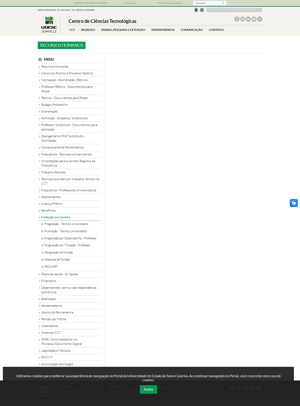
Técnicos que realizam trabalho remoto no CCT (70, 181)
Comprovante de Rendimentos (62, 147)
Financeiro (48, 281)
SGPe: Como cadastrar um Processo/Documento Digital (61, 342)
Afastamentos (51, 197)
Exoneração (49, 111)
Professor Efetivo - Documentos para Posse (66, 89)
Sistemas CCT (51, 332)
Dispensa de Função (57, 259)
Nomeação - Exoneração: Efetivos (64, 80)
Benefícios (48, 210)
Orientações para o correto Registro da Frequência (68, 163)
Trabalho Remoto (53, 172)
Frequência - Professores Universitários (68, 190)
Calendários (49, 326)
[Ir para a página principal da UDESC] (66, 9)
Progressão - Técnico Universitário (66, 224)
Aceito (148, 389)
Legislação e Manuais (56, 350)
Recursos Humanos (54, 66)
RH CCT (47, 357)
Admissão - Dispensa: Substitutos (64, 118)
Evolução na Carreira (55, 217)
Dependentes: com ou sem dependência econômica (68, 290)
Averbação (48, 299)
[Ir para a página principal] (49, 31)
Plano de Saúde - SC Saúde (59, 274)
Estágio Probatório (54, 104)
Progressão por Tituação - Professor (67, 245)
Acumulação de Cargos (57, 364)
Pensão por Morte (53, 319)
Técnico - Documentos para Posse (64, 98)
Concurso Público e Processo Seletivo (67, 73)
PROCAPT (51, 266)
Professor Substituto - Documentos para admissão (69, 127)
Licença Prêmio (51, 203)
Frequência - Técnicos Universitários (66, 154)
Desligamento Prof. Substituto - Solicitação (63, 138)
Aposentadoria (51, 305)
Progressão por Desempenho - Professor (70, 238)
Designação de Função (58, 252)
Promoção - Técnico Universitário (65, 231)
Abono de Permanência (57, 312)
